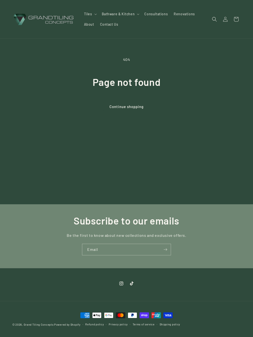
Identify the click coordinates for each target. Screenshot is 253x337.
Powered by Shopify (67, 324)
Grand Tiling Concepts (39, 324)
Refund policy (94, 324)
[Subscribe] (165, 249)
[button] (90, 14)
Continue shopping (126, 106)
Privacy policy (118, 324)
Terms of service (144, 324)
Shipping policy (170, 324)
